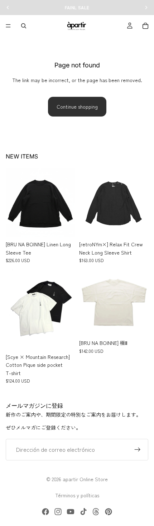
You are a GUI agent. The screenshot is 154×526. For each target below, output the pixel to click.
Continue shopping (77, 106)
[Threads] (96, 511)
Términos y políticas (77, 495)
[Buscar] (24, 26)
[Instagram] (58, 511)
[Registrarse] (137, 449)
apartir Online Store (85, 479)
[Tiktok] (83, 511)
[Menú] (8, 26)
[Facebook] (45, 511)
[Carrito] (145, 26)
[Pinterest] (108, 511)
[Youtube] (70, 511)
